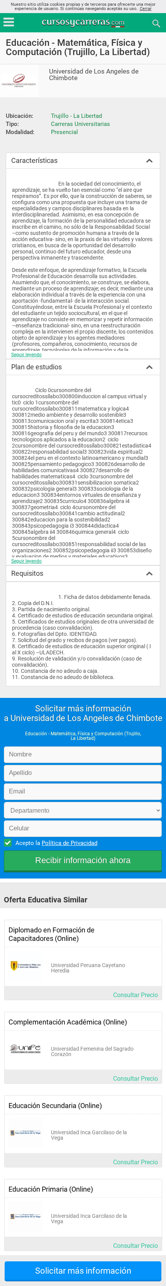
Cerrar (146, 8)
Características (34, 160)
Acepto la (56, 843)
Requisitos (27, 573)
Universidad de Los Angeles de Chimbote (94, 74)
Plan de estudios (36, 367)
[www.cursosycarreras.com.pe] (83, 22)
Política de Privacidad (69, 843)
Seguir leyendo (26, 354)
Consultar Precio (135, 995)
